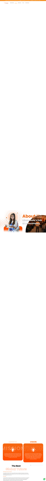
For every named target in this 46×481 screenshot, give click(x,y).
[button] (44, 479)
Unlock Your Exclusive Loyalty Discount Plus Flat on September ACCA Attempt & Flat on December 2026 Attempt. (23, 0)
